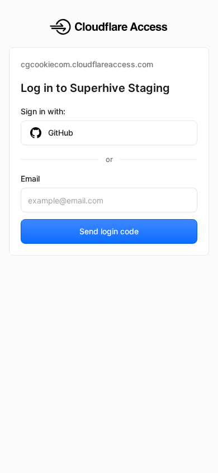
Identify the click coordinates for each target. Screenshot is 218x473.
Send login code (109, 231)
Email (30, 178)
